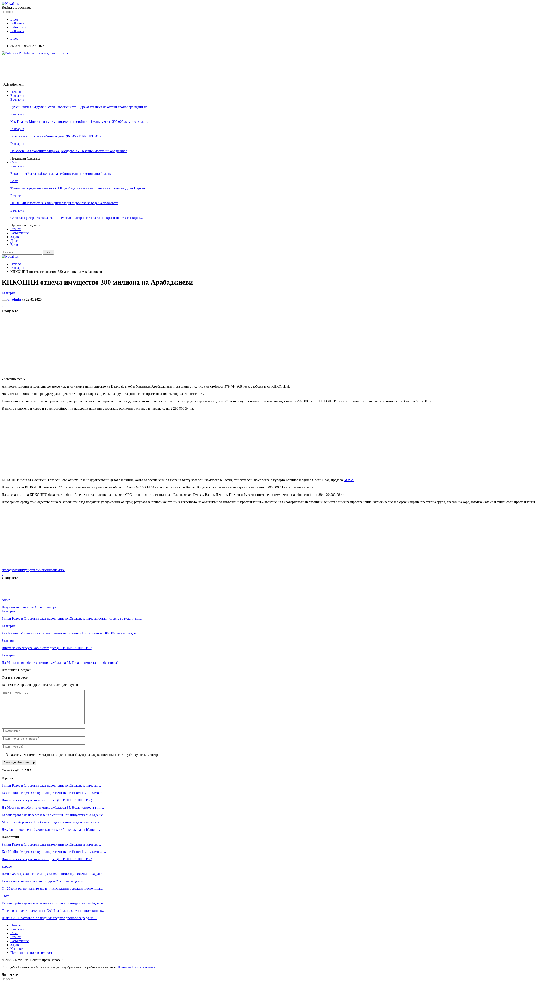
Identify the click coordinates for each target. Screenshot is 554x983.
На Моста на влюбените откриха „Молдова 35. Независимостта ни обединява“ (68, 151)
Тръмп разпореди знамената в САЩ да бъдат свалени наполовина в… (53, 910)
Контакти (17, 949)
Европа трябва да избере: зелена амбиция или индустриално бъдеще (60, 173)
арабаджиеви (11, 570)
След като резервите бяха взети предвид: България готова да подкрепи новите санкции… (76, 218)
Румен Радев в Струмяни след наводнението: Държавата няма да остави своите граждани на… (80, 107)
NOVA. (349, 480)
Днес (14, 241)
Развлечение (19, 233)
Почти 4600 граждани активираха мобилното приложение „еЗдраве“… (54, 874)
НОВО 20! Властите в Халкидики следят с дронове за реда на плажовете (64, 203)
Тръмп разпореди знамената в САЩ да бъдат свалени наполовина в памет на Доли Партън (77, 188)
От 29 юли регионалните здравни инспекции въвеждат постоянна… (52, 888)
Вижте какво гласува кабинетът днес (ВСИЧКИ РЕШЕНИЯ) (55, 136)
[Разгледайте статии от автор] (10, 596)
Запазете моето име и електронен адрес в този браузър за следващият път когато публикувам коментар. (82, 755)
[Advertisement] (80, 68)
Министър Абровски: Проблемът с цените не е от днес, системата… (52, 822)
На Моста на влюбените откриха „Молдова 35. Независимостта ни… (53, 807)
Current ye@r (12, 770)
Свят (14, 162)
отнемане (58, 570)
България (17, 95)
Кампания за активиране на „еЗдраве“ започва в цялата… (44, 881)
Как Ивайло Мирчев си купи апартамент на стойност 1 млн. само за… (54, 793)
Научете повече (143, 967)
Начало (15, 92)
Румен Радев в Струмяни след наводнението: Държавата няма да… (51, 785)
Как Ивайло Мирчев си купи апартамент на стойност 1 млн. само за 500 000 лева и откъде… (79, 121)
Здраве (15, 237)
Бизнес (15, 195)
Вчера (14, 244)
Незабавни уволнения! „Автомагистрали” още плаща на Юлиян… (51, 829)
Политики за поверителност (31, 952)
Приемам (124, 967)
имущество (29, 570)
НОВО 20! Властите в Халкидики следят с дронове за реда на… (49, 918)
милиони (44, 570)
